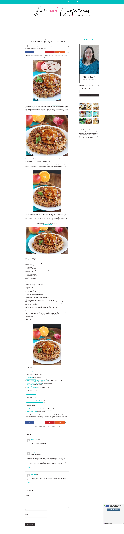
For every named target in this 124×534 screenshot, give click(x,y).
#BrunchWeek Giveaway (47, 224)
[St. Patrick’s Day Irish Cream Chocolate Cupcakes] (82, 123)
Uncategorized (57, 426)
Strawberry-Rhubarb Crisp (31, 411)
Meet (89, 77)
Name (26, 509)
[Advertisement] (62, 29)
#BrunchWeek (42, 426)
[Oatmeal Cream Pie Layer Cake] (96, 109)
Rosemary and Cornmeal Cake (32, 387)
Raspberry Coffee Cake (30, 386)
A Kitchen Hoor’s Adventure (32, 107)
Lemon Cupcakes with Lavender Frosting (34, 408)
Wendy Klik (33, 474)
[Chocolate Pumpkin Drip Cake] (96, 123)
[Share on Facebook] (29, 52)
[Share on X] (39, 52)
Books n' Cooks (34, 452)
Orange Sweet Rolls (30, 384)
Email (26, 514)
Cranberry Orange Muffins (31, 381)
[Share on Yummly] (60, 52)
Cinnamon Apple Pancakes (31, 379)
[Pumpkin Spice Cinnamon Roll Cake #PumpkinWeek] (89, 109)
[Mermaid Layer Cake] (89, 116)
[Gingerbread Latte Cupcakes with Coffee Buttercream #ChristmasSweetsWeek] (89, 123)
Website (26, 519)
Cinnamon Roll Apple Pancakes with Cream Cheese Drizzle (37, 380)
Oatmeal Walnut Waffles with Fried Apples (34, 383)
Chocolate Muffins (29, 377)
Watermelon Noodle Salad (31, 394)
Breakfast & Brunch (50, 426)
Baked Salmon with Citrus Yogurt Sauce (33, 400)
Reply (29, 445)
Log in (71, 532)
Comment (27, 495)
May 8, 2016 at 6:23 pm (35, 454)
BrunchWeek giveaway (56, 105)
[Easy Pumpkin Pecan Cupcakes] (82, 109)
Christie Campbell (34, 439)
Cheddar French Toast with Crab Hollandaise (34, 402)
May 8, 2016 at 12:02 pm (36, 441)
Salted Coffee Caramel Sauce (31, 410)
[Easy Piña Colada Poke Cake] (82, 116)
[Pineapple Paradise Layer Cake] (96, 116)
